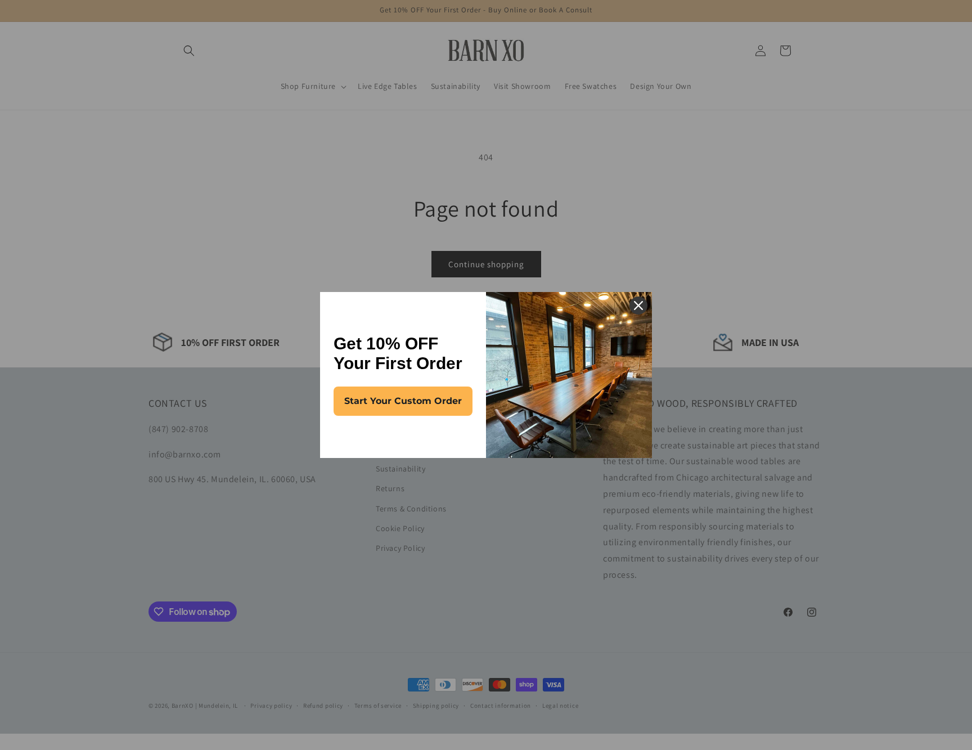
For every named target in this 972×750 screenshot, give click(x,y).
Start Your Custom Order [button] (403, 401)
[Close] (638, 305)
